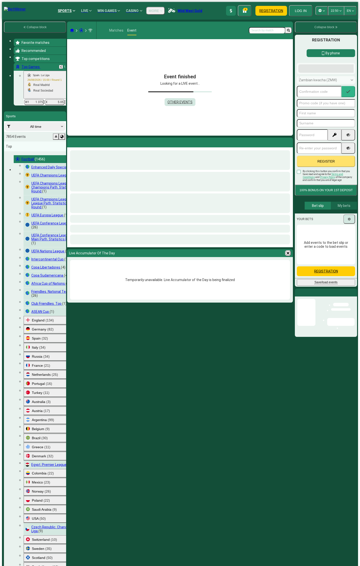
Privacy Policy (327, 216)
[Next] (84, 141)
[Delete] (288, 141)
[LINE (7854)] (72, 30)
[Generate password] (334, 174)
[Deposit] (231, 11)
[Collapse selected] (56, 136)
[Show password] (348, 174)
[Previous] (61, 67)
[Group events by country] (62, 136)
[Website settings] (321, 10)
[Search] (288, 30)
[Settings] (349, 258)
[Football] (81, 30)
